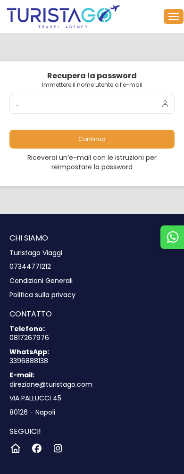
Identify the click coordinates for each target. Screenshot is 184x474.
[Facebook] (36, 448)
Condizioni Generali (41, 280)
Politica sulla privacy (42, 295)
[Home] (15, 448)
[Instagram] (58, 448)
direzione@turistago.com (50, 384)
